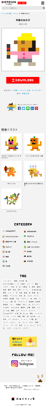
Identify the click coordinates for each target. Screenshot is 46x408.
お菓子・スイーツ (27, 284)
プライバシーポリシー (31, 389)
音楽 (14, 290)
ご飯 (11, 302)
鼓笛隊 (31, 302)
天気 (20, 296)
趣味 (36, 284)
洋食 (35, 299)
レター (39, 316)
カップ (24, 322)
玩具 (4, 319)
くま (19, 322)
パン (40, 299)
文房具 (24, 287)
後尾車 (5, 304)
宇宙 (20, 293)
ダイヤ (39, 325)
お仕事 (21, 281)
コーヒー (6, 325)
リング (13, 316)
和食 (4, 290)
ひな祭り (6, 307)
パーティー (26, 290)
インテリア (38, 313)
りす (16, 325)
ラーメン (24, 319)
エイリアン (36, 304)
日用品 (5, 296)
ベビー (11, 304)
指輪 (19, 316)
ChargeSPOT (8, 313)
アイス (36, 296)
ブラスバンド (22, 302)
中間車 (18, 304)
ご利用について (28, 386)
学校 (12, 287)
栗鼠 (36, 322)
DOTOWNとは (14, 386)
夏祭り (39, 287)
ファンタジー (8, 281)
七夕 (17, 310)
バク (9, 319)
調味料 (23, 307)
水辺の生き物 (36, 290)
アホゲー (6, 287)
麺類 (12, 310)
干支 (17, 299)
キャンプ (24, 310)
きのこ (24, 304)
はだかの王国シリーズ (11, 284)
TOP (5, 386)
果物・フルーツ (8, 293)
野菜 (33, 287)
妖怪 (20, 325)
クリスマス (13, 296)
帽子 (24, 316)
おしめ (25, 313)
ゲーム (5, 302)
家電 (33, 293)
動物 (16, 281)
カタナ (31, 322)
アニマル (6, 316)
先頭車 (37, 302)
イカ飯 (31, 319)
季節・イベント (20, 90)
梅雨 (33, 307)
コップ (5, 322)
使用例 (37, 386)
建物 (25, 293)
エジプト (32, 310)
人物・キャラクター (34, 90)
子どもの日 (15, 307)
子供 (27, 93)
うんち (29, 296)
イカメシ (12, 322)
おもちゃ (16, 319)
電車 (9, 290)
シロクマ (25, 328)
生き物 (32, 316)
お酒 (16, 313)
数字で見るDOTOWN (14, 387)
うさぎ (8, 328)
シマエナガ (17, 328)
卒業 (28, 307)
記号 (19, 290)
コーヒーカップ (29, 325)
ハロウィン (25, 299)
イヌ (38, 307)
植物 (31, 313)
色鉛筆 (11, 299)
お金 (7, 310)
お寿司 (5, 299)
